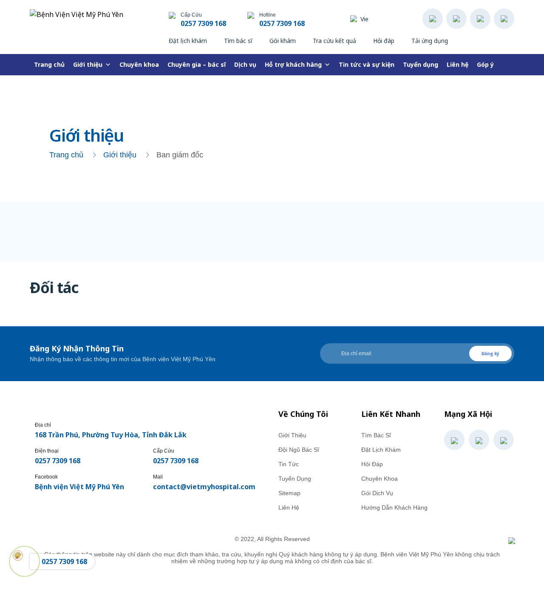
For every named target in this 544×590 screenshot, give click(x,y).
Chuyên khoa (139, 64)
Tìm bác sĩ (238, 41)
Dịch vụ (245, 64)
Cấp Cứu (163, 451)
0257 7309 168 (203, 23)
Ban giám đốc (179, 155)
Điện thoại (47, 451)
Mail (158, 477)
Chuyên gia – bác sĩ (196, 64)
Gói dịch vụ (377, 493)
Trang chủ (49, 64)
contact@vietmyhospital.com (204, 486)
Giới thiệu (87, 64)
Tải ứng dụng (429, 41)
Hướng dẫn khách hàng (394, 507)
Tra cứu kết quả (334, 41)
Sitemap (289, 493)
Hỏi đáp (383, 41)
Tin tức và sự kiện (366, 64)
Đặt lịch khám (188, 41)
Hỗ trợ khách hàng (293, 64)
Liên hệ (457, 64)
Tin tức (288, 464)
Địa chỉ (43, 425)
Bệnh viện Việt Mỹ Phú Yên (79, 486)
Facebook (46, 477)
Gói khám (282, 41)
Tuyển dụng (420, 64)
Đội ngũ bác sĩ (298, 449)
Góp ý (485, 64)
